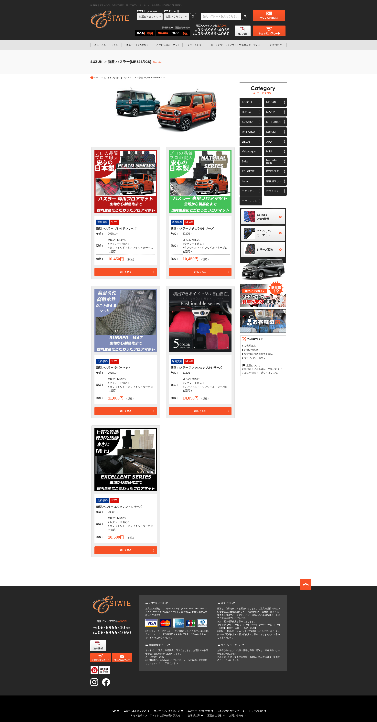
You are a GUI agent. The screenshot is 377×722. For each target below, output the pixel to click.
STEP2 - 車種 (171, 11)
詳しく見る (126, 271)
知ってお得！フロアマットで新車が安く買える (155, 715)
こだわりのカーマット (168, 45)
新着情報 (166, 27)
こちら (273, 372)
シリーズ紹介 (194, 45)
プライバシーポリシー (256, 358)
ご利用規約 (250, 345)
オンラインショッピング (115, 77)
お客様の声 (276, 45)
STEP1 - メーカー (147, 11)
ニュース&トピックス (135, 710)
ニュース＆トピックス (106, 45)
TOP (113, 710)
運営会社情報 (181, 27)
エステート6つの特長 (137, 45)
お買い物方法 (251, 349)
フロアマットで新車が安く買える (235, 45)
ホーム (97, 77)
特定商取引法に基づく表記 (258, 354)
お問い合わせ (236, 715)
